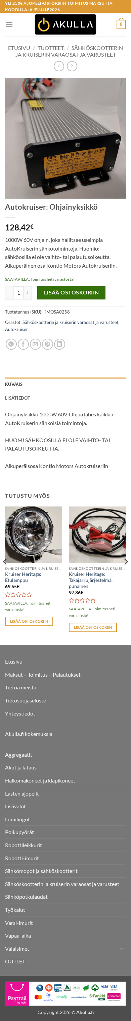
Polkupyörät (19, 832)
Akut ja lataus (21, 767)
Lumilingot (17, 819)
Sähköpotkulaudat (26, 896)
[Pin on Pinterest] (47, 344)
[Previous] (5, 575)
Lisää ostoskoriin (71, 292)
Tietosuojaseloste (25, 700)
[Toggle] (122, 948)
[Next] (126, 575)
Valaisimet (17, 948)
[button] (9, 24)
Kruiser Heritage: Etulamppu (23, 577)
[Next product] (59, 66)
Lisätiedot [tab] (18, 398)
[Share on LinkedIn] (59, 344)
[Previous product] (72, 66)
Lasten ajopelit (22, 793)
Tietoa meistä (20, 687)
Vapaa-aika (18, 935)
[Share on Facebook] (23, 344)
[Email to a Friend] (35, 344)
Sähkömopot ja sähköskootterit (41, 871)
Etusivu (19, 48)
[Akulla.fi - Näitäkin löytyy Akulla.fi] (65, 24)
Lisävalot (15, 806)
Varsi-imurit (19, 923)
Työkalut (15, 909)
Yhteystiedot (20, 713)
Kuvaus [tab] (14, 384)
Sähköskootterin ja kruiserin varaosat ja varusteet (69, 51)
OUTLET (15, 961)
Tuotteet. (51, 48)
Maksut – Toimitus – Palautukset (43, 674)
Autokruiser (16, 329)
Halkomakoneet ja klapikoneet (40, 780)
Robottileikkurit (23, 845)
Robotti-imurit (22, 858)
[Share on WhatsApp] (11, 344)
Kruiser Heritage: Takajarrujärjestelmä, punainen (91, 580)
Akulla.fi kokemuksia (28, 734)
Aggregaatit (18, 754)
